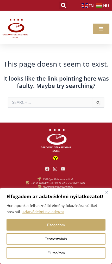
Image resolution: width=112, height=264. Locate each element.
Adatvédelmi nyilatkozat (43, 211)
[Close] (106, 192)
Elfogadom (56, 225)
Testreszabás (56, 239)
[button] (63, 5)
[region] (56, 226)
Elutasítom (56, 253)
